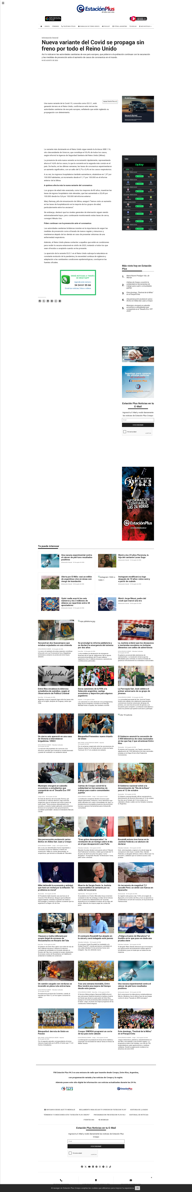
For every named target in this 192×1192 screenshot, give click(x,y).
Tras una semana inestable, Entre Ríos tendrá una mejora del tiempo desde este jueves (94, 986)
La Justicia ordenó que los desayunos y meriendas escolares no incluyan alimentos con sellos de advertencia (136, 645)
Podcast (107, 26)
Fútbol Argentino (120, 26)
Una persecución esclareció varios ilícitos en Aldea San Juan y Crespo (54, 840)
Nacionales (121, 747)
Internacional (121, 893)
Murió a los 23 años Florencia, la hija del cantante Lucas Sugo (133, 556)
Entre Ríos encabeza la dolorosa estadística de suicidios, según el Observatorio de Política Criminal (53, 691)
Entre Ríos (80, 651)
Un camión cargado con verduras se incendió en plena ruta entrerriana (55, 985)
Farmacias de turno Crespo (90, 26)
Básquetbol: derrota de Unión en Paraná (53, 1032)
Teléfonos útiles (69, 26)
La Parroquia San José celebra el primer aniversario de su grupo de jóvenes (134, 691)
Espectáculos (81, 893)
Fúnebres (55, 26)
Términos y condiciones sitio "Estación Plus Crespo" (67, 1115)
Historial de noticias (138, 1115)
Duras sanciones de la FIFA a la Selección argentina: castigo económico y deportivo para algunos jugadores (95, 692)
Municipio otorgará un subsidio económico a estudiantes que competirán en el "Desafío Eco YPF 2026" (54, 789)
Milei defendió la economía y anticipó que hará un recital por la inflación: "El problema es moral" (56, 887)
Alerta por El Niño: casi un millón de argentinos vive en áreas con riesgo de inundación (76, 579)
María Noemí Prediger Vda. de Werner (137, 277)
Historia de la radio (139, 1110)
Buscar (133, 26)
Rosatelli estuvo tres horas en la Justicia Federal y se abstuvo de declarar (133, 841)
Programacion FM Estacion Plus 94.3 (109, 1115)
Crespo (47, 26)
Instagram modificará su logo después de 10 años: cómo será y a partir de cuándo (134, 579)
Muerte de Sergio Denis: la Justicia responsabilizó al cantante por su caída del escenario (94, 887)
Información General (50, 38)
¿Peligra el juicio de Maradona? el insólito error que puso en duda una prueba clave (135, 938)
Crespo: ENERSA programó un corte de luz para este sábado (95, 1032)
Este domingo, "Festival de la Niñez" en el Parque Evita (135, 1032)
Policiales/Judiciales (137, 651)
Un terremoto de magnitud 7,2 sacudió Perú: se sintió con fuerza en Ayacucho (135, 887)
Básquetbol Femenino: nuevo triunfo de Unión (95, 737)
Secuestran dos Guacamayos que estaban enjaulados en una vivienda (55, 644)
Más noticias (145, 26)
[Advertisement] (96, 78)
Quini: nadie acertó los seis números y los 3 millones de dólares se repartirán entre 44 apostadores (75, 601)
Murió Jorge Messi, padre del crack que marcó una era (132, 599)
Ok (137, 1188)
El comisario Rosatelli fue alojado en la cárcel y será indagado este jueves (95, 937)
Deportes (80, 699)
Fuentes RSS (89, 1120)
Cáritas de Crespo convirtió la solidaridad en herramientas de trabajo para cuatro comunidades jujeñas (94, 789)
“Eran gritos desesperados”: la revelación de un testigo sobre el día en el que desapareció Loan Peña (95, 841)
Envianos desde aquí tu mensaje (60, 1110)
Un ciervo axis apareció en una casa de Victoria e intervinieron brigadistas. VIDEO (55, 738)
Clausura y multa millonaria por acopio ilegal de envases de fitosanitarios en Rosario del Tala (53, 938)
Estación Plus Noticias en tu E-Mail (138, 405)
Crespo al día (41, 796)
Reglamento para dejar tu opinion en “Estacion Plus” (102, 1110)
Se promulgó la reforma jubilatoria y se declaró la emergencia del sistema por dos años (95, 645)
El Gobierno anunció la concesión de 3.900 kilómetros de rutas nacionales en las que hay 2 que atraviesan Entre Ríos (136, 740)
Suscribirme (138, 425)
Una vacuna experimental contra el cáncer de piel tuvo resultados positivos (76, 557)
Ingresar (104, 1120)
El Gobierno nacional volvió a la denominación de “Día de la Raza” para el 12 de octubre (134, 788)
